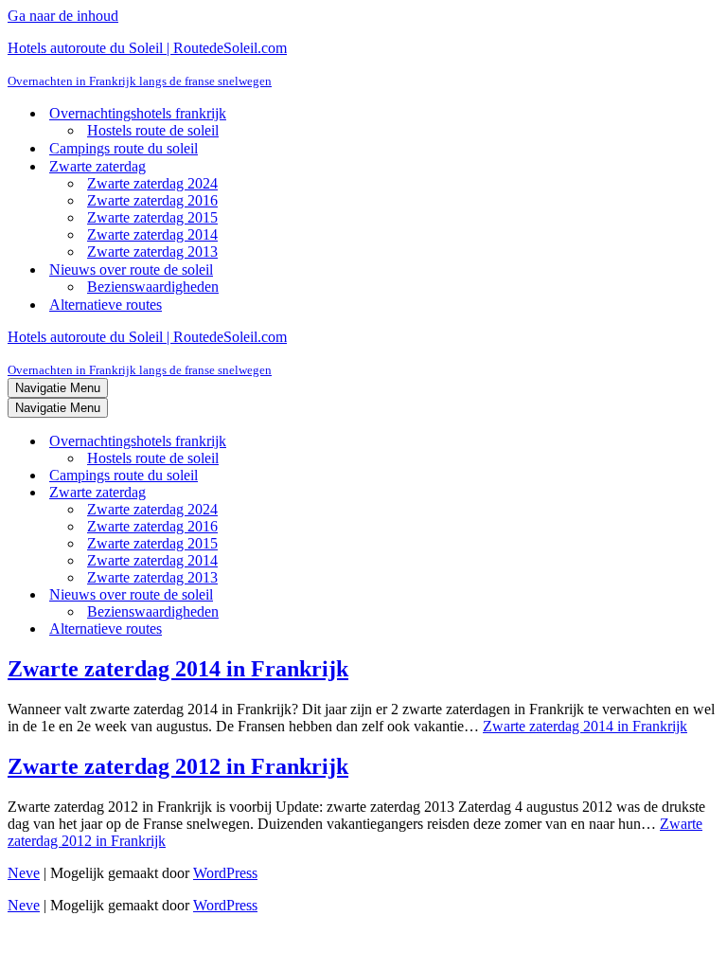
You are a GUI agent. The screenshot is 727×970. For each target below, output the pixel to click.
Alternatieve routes (105, 304)
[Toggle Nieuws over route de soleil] (339, 595)
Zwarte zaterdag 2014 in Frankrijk (178, 668)
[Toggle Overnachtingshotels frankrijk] (339, 442)
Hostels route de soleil (153, 130)
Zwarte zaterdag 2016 (152, 200)
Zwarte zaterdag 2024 (152, 183)
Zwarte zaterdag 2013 (152, 251)
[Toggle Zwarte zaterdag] (339, 493)
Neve (24, 873)
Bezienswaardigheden (153, 286)
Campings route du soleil (123, 148)
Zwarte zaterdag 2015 (152, 217)
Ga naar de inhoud (63, 16)
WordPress (225, 873)
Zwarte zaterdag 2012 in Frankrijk (178, 766)
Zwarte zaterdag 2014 (152, 234)
